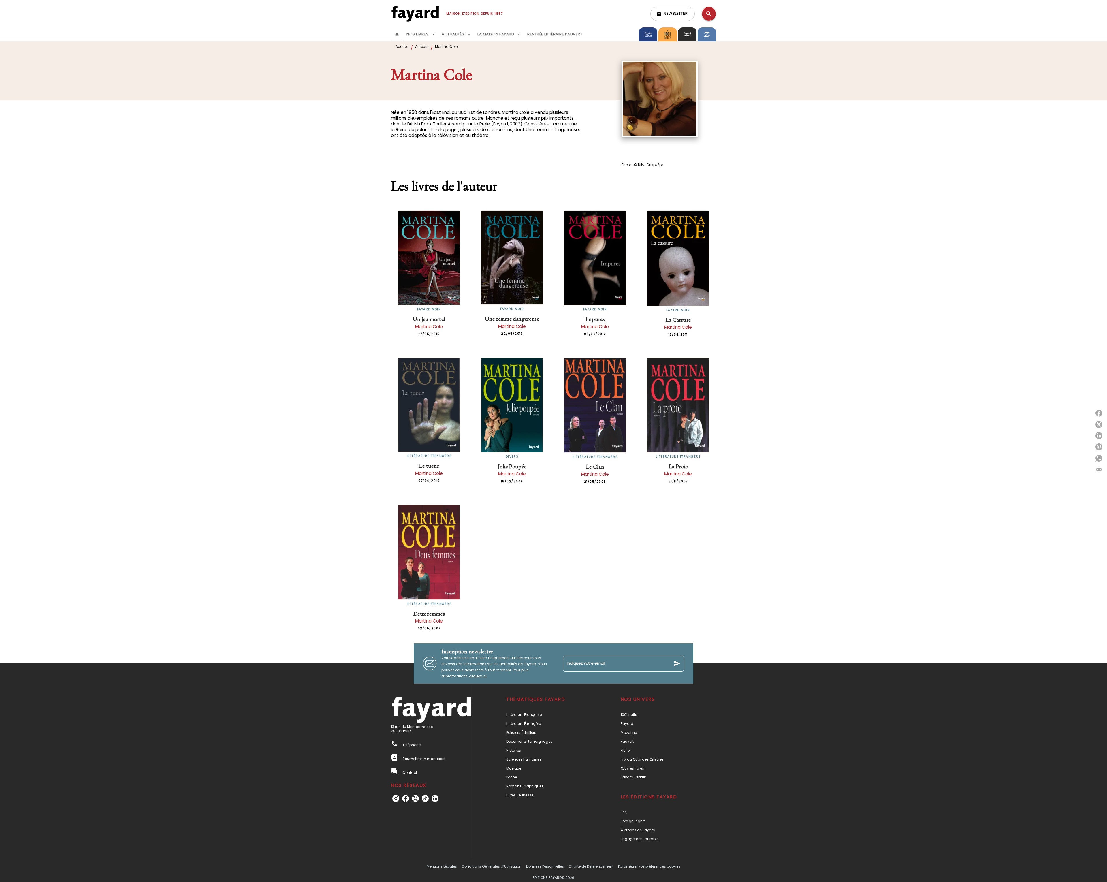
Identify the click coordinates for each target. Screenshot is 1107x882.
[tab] (397, 34)
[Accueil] (415, 13)
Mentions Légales (442, 866)
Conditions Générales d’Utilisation (492, 866)
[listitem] (396, 798)
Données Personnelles (545, 866)
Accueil (402, 46)
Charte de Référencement (590, 866)
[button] (672, 14)
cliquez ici (478, 676)
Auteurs (421, 46)
